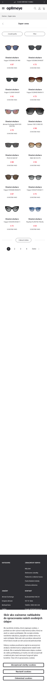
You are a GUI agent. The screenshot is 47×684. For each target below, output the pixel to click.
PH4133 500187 (12, 158)
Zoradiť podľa (12, 34)
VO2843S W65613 (35, 92)
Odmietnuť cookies (23, 678)
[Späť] (3, 23)
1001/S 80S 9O (35, 124)
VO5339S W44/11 (12, 222)
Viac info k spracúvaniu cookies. (23, 658)
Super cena (12, 16)
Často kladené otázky (32, 581)
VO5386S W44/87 (35, 60)
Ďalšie (34, 249)
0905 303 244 (35, 605)
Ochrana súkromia (31, 585)
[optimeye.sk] (15, 8)
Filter (34, 34)
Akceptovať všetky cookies (23, 665)
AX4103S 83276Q (12, 125)
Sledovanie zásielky (31, 573)
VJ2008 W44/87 (12, 92)
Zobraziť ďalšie (24, 240)
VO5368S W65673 (12, 190)
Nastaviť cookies (23, 671)
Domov (4, 16)
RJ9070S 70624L (35, 222)
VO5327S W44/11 (35, 190)
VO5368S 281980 (12, 60)
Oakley (4, 609)
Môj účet (28, 569)
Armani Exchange (8, 597)
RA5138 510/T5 (35, 158)
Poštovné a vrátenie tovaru (34, 577)
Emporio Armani (7, 601)
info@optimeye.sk (36, 609)
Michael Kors (6, 605)
